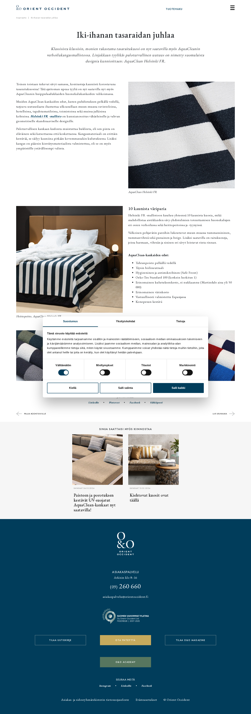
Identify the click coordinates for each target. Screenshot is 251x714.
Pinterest (114, 402)
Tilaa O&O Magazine (190, 640)
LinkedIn (93, 402)
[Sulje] (232, 8)
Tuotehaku (174, 9)
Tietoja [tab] (180, 321)
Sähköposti (156, 402)
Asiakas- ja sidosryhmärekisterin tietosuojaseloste (95, 699)
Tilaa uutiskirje (60, 640)
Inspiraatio (21, 17)
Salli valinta (125, 387)
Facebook (135, 402)
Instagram (105, 685)
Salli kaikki (178, 387)
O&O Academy (126, 662)
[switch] (105, 373)
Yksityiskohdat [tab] (125, 321)
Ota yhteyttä (125, 640)
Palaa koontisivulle (34, 413)
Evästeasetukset (146, 699)
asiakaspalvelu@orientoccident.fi (125, 596)
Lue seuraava (220, 413)
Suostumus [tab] (70, 321)
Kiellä (72, 387)
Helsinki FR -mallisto (46, 116)
